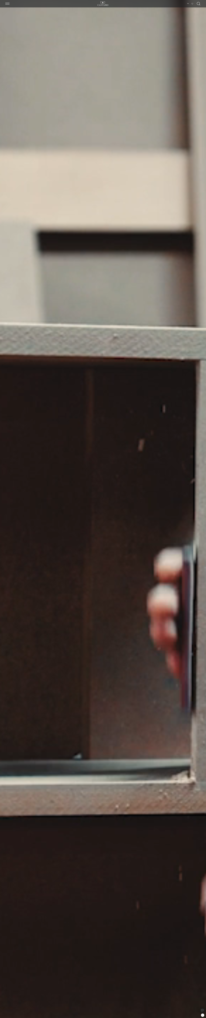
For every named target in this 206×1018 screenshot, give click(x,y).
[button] (7, 3)
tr (188, 3)
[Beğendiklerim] (192, 4)
